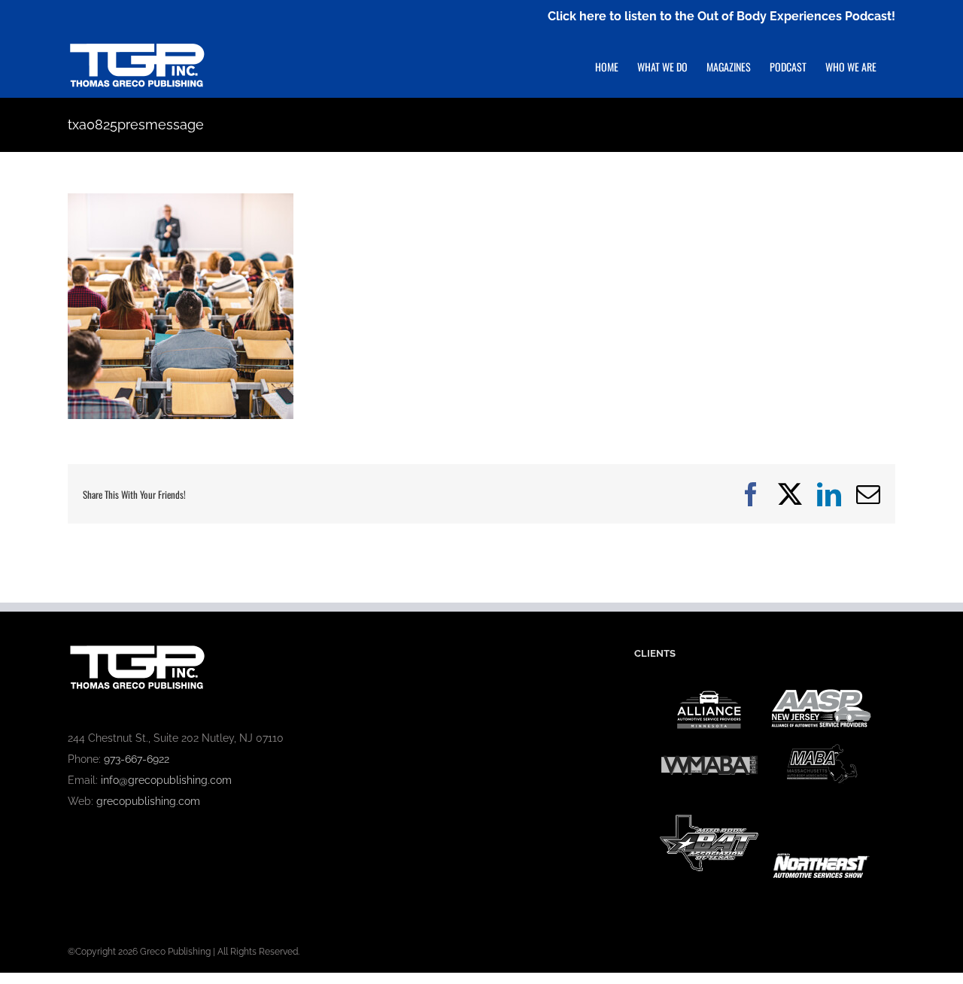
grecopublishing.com (148, 801)
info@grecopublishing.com (166, 780)
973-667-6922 (136, 759)
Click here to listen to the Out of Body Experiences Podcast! (721, 16)
